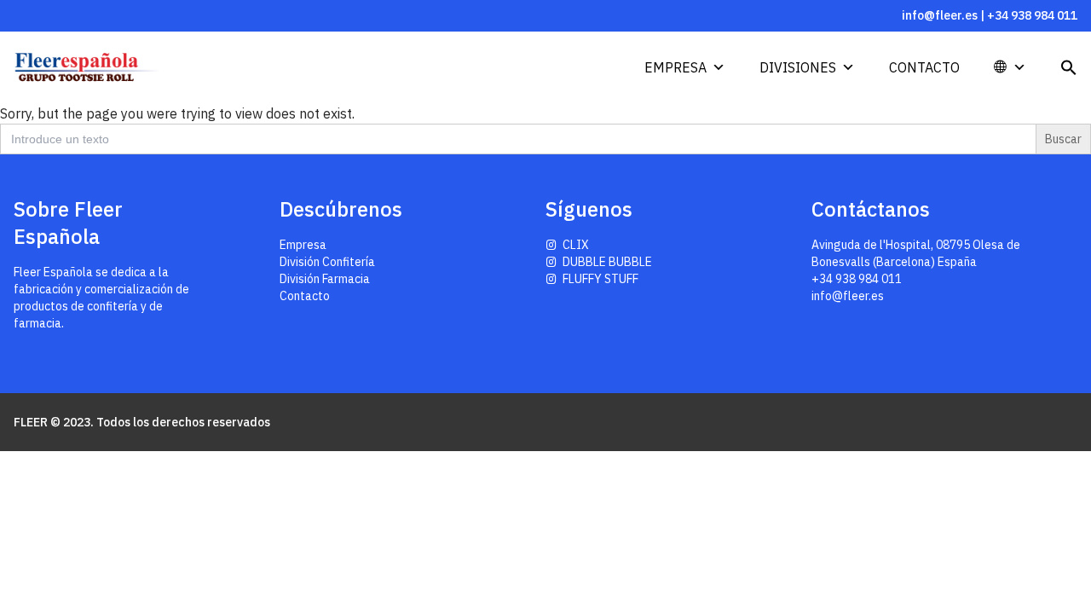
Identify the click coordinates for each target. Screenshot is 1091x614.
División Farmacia (325, 279)
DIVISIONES (797, 67)
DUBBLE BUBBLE (607, 261)
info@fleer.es (940, 15)
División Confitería (327, 261)
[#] (1027, 67)
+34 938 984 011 (1032, 15)
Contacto (924, 67)
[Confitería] (102, 67)
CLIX (576, 244)
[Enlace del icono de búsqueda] (1068, 67)
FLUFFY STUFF (600, 279)
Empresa (675, 67)
